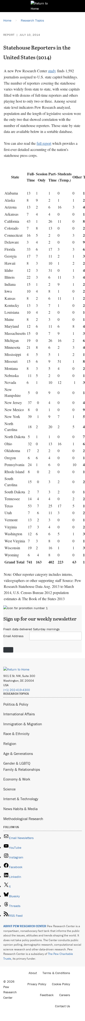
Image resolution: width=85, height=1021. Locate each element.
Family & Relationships (21, 769)
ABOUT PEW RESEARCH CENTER (24, 926)
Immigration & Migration (22, 724)
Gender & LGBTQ (16, 763)
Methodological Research (23, 818)
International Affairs (19, 714)
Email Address (13, 636)
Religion (9, 743)
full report (44, 143)
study (52, 70)
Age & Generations (18, 753)
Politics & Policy (15, 704)
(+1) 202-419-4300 (16, 690)
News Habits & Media (20, 808)
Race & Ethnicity (16, 733)
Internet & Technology (20, 798)
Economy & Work (16, 779)
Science (9, 789)
